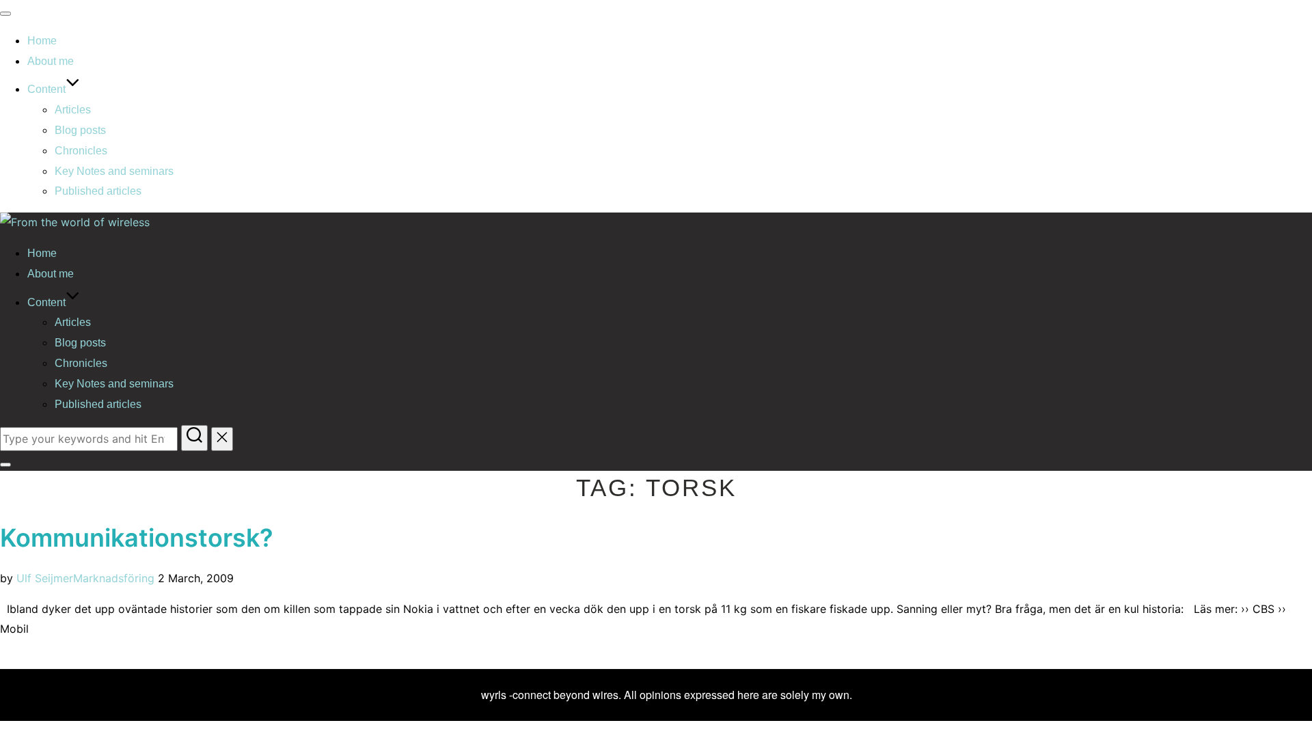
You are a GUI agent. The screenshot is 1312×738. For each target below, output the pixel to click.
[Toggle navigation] (5, 14)
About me (50, 61)
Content (46, 89)
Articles (73, 109)
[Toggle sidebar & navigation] (5, 465)
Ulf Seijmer (44, 578)
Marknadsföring (113, 578)
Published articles (98, 191)
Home (42, 40)
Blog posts (80, 130)
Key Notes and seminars (114, 171)
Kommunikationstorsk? (136, 538)
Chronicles (81, 150)
